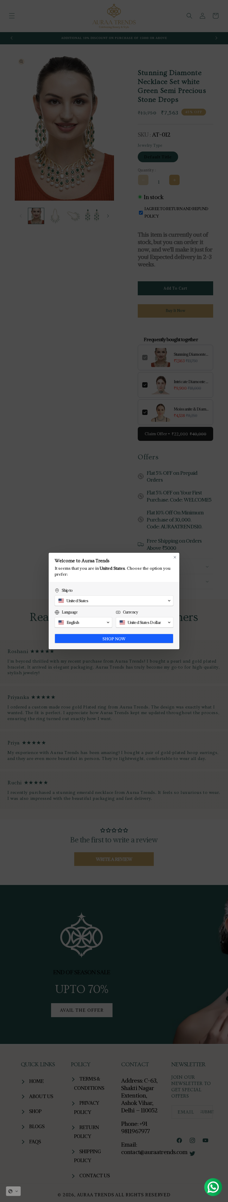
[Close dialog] (175, 557)
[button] (13, 1191)
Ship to (67, 590)
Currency (130, 612)
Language (69, 612)
